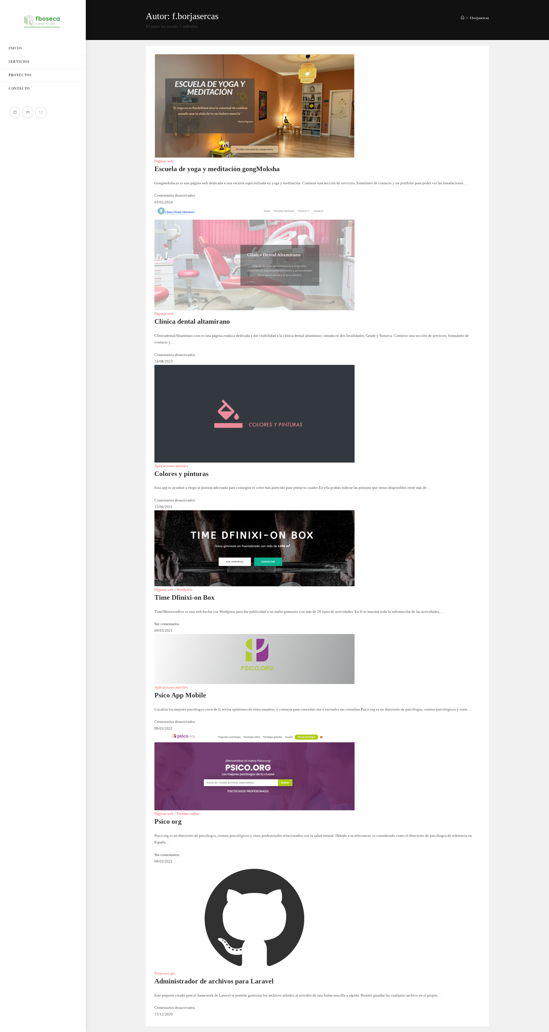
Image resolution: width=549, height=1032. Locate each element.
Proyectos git (164, 973)
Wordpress (184, 589)
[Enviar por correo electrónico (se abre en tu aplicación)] (41, 113)
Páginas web (164, 161)
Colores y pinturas (181, 473)
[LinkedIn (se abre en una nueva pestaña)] (14, 112)
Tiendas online (188, 813)
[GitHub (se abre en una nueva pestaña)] (27, 112)
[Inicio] (462, 18)
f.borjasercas (479, 18)
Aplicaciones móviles (171, 466)
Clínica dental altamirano (192, 321)
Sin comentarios (166, 624)
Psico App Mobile (180, 695)
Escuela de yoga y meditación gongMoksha (217, 169)
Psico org (168, 821)
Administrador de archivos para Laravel (214, 981)
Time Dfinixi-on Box (184, 597)
